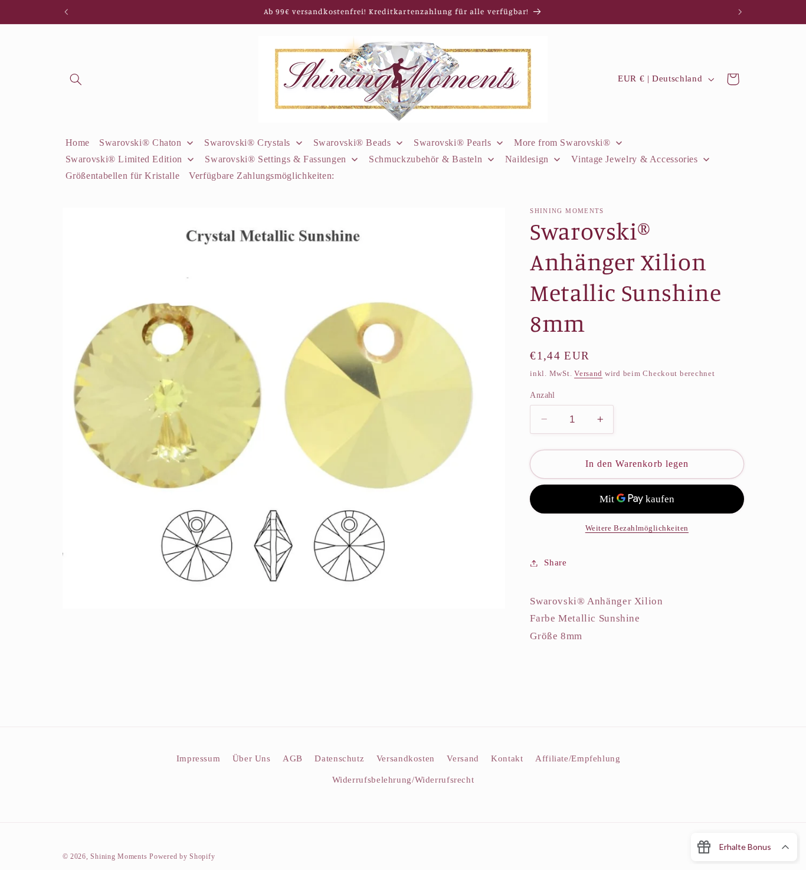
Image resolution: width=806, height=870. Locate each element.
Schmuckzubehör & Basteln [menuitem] (425, 159)
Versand (588, 373)
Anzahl (542, 394)
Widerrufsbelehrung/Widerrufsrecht (403, 779)
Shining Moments (119, 856)
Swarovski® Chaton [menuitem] (140, 143)
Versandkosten (405, 758)
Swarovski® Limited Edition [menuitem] (123, 159)
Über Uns (251, 758)
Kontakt (507, 758)
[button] (76, 79)
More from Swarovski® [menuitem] (562, 143)
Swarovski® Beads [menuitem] (352, 143)
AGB (293, 758)
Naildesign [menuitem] (527, 159)
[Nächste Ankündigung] (740, 12)
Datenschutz (339, 758)
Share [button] (555, 562)
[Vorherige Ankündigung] (66, 12)
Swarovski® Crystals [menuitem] (247, 143)
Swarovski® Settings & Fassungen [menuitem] (275, 159)
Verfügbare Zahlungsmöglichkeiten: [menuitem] (262, 176)
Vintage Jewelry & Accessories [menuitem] (634, 159)
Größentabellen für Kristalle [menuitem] (122, 176)
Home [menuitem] (77, 143)
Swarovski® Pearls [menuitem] (453, 143)
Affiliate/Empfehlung (578, 758)
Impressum (198, 758)
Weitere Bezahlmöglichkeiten (637, 528)
